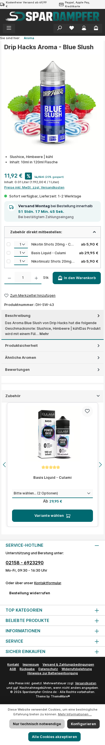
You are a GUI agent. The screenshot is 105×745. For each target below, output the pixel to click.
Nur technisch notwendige (37, 724)
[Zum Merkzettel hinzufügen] (87, 411)
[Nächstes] (100, 465)
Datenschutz (48, 669)
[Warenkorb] (96, 28)
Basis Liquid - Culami (48, 253)
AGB (13, 669)
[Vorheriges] (5, 465)
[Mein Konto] (84, 28)
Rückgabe (27, 669)
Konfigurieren (83, 724)
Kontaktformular (47, 583)
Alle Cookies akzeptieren (54, 737)
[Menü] (9, 28)
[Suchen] (59, 28)
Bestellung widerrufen (29, 593)
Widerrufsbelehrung (77, 669)
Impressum (31, 664)
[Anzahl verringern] (9, 278)
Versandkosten (85, 683)
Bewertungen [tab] (17, 369)
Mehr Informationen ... (75, 714)
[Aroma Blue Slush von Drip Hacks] (52, 102)
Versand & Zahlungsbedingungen (68, 664)
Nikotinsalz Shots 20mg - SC (53, 261)
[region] (52, 464)
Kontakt (13, 664)
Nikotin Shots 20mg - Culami (53, 244)
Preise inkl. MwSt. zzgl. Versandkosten (34, 187)
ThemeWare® (60, 696)
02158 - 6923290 (25, 562)
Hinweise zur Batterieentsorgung (52, 673)
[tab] (52, 325)
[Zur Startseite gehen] (52, 16)
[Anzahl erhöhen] (36, 278)
